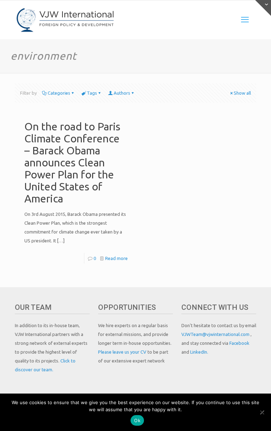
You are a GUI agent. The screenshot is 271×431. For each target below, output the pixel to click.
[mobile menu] (245, 19)
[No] (262, 412)
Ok (137, 420)
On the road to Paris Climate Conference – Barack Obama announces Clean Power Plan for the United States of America (72, 162)
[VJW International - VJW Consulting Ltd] (65, 19)
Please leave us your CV (122, 351)
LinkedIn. (199, 351)
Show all (242, 92)
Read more (116, 258)
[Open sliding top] (263, 8)
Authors (122, 92)
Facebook (239, 343)
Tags (92, 92)
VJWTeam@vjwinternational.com (216, 334)
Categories (59, 92)
